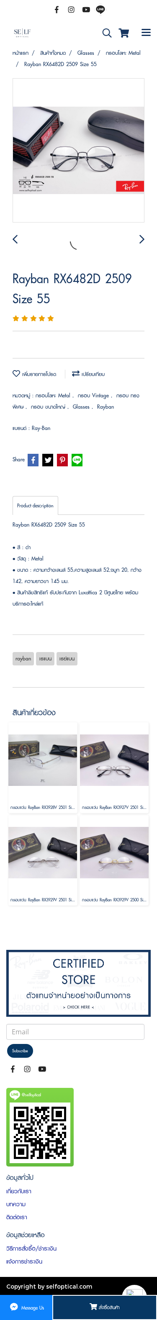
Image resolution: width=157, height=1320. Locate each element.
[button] (104, 33)
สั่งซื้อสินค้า (108, 1307)
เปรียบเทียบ (92, 374)
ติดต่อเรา (16, 1217)
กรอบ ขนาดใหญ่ (49, 406)
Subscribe (20, 1050)
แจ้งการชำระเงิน (24, 1261)
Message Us (32, 1307)
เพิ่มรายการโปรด (38, 374)
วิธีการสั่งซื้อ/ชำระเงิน (31, 1248)
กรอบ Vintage (94, 395)
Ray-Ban (41, 428)
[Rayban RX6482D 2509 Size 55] (78, 151)
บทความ (16, 1204)
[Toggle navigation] (146, 33)
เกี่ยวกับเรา (18, 1191)
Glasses (82, 406)
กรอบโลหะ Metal (54, 395)
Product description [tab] (35, 505)
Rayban (105, 406)
